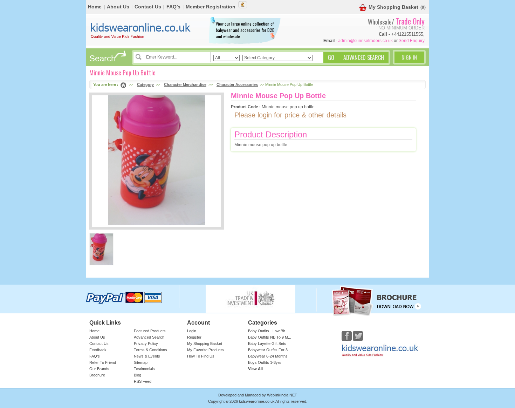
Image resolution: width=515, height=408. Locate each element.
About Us (118, 6)
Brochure (97, 375)
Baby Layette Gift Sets (267, 343)
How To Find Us (200, 356)
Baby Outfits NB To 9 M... (269, 337)
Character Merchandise (185, 84)
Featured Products (150, 331)
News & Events (147, 356)
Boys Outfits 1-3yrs (264, 362)
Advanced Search (149, 337)
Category (145, 84)
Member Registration (210, 6)
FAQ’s (173, 6)
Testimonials (144, 369)
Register (194, 337)
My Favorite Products (205, 350)
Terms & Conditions (150, 350)
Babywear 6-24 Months (268, 356)
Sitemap (140, 362)
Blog (137, 375)
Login (191, 331)
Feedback (98, 350)
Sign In (409, 57)
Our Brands (99, 369)
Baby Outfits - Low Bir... (268, 331)
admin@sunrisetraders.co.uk (365, 40)
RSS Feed (142, 381)
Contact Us (148, 6)
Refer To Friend (102, 362)
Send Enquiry (412, 40)
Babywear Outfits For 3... (269, 350)
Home (95, 6)
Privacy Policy (146, 343)
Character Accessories (237, 84)
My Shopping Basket (393, 7)
